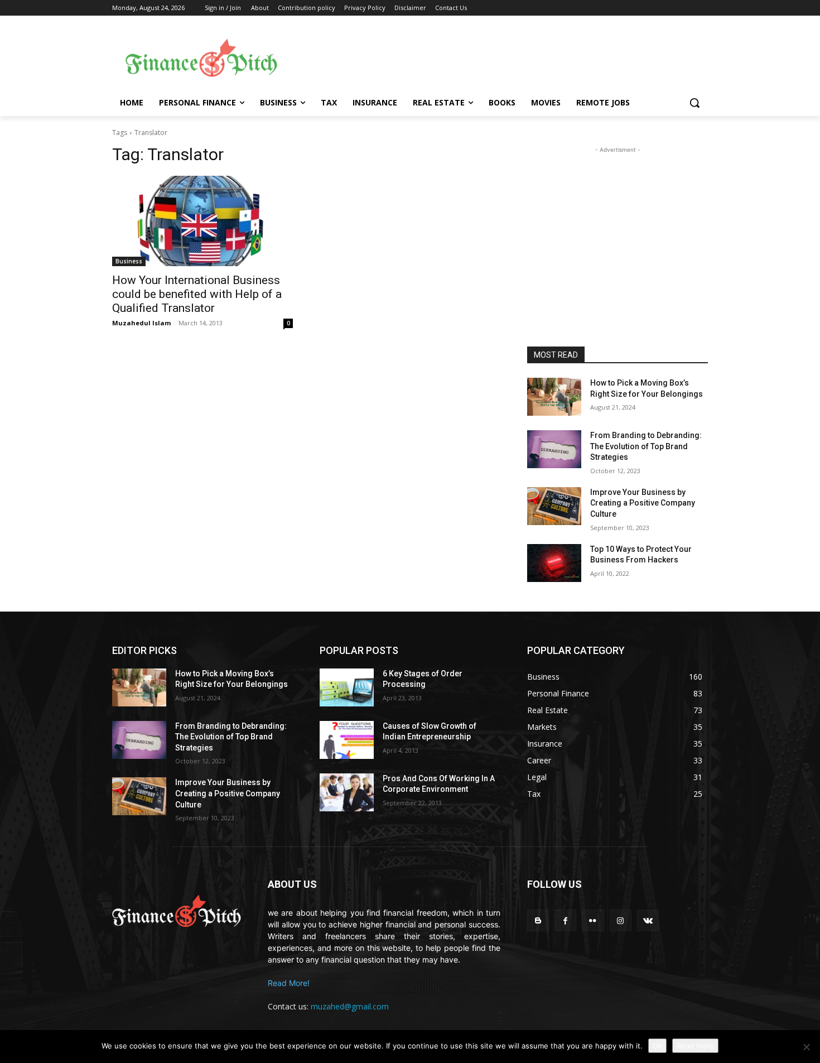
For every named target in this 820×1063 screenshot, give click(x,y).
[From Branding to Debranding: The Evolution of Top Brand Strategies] (554, 449)
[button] (694, 102)
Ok (657, 1045)
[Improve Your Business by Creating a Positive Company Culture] (554, 506)
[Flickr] (593, 920)
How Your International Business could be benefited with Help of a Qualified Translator (197, 294)
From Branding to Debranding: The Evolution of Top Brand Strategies (646, 446)
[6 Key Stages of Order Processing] (347, 687)
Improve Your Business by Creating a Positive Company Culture (642, 503)
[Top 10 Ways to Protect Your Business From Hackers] (554, 563)
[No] (806, 1046)
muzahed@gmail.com (350, 1006)
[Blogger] (538, 920)
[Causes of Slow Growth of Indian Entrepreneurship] (347, 740)
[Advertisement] (499, 56)
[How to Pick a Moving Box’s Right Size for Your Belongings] (554, 397)
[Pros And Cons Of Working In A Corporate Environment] (347, 792)
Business (128, 261)
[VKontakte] (648, 920)
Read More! (289, 983)
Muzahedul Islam (141, 323)
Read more (695, 1045)
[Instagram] (620, 920)
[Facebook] (565, 920)
